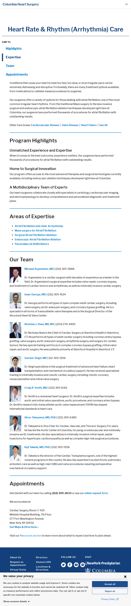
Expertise (13, 57)
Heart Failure (89, 125)
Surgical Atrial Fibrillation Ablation (36, 235)
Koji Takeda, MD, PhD (37, 447)
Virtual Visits (18, 569)
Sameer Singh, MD (35, 358)
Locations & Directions (43, 568)
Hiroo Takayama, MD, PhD (40, 417)
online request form (96, 493)
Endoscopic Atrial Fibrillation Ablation (38, 239)
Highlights (14, 48)
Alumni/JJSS (43, 562)
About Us (15, 557)
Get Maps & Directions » (24, 527)
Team (10, 66)
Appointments (17, 74)
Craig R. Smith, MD (35, 387)
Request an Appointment (18, 563)
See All (103, 125)
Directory (42, 557)
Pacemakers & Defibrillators (32, 243)
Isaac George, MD (35, 294)
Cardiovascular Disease (45, 125)
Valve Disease (70, 125)
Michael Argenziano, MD (39, 268)
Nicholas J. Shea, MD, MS (39, 324)
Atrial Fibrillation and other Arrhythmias (39, 226)
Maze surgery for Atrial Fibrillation (35, 230)
